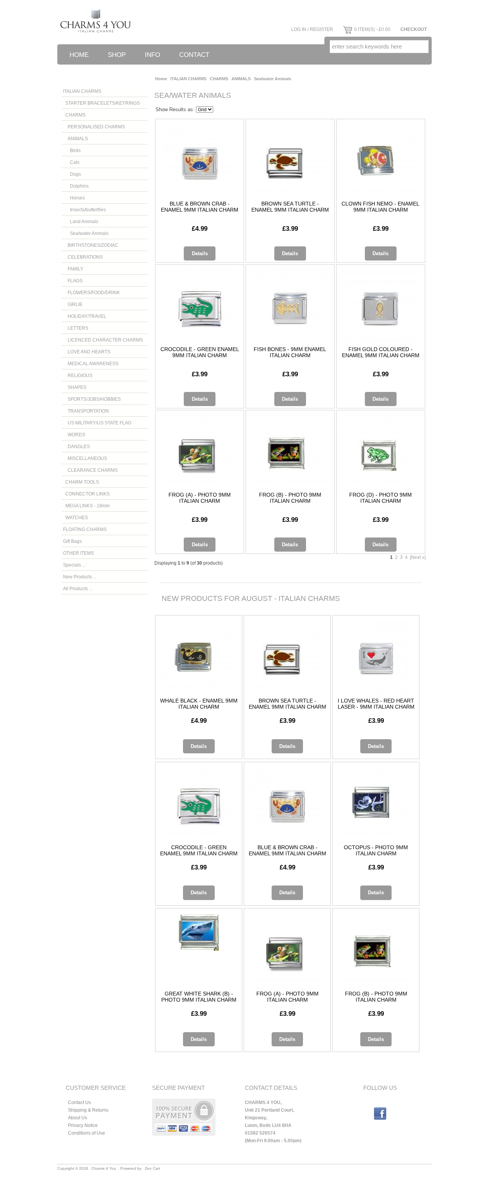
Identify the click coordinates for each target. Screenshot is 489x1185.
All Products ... (77, 588)
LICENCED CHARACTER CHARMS (103, 339)
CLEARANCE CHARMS (90, 470)
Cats (71, 162)
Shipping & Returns (88, 1109)
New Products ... (80, 576)
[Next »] (418, 557)
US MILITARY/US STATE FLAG (97, 422)
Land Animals (80, 221)
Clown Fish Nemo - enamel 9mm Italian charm (380, 207)
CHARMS (219, 78)
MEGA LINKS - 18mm (86, 505)
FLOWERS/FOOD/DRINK (91, 292)
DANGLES (76, 446)
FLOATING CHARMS (85, 529)
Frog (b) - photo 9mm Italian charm (290, 498)
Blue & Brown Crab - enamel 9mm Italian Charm (199, 207)
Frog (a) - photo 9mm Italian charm (199, 498)
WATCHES (75, 517)
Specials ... (74, 564)
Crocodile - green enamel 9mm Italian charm (199, 352)
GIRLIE (73, 304)
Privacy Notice (83, 1125)
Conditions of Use (86, 1132)
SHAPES (74, 387)
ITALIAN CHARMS (188, 78)
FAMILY (73, 268)
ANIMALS (241, 78)
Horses (74, 197)
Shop (117, 54)
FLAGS (73, 280)
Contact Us (79, 1102)
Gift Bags (72, 541)
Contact (194, 54)
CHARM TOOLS (81, 481)
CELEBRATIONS (83, 256)
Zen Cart (152, 1168)
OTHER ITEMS (78, 552)
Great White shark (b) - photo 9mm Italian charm (198, 997)
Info (152, 54)
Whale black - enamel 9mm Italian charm (199, 704)
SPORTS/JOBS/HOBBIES (92, 399)
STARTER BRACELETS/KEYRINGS (101, 102)
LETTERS (75, 327)
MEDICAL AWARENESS (90, 363)
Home (79, 54)
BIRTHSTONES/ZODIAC (90, 245)
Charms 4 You (103, 1168)
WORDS (74, 434)
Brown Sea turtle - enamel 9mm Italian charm (290, 207)
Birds (72, 150)
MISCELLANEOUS (85, 458)
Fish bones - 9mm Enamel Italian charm (290, 352)
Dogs (72, 174)
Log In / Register (312, 29)
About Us (77, 1117)
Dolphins (76, 185)
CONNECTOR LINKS (86, 493)
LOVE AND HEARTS (86, 351)
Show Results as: (174, 109)
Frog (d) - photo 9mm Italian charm (380, 498)
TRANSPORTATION (86, 410)
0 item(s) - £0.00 (372, 29)
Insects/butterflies (84, 209)
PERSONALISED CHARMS (94, 126)
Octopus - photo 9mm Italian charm (376, 850)
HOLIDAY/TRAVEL (84, 316)
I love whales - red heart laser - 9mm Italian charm (376, 704)
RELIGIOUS (77, 375)
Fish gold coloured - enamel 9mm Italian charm (380, 352)
